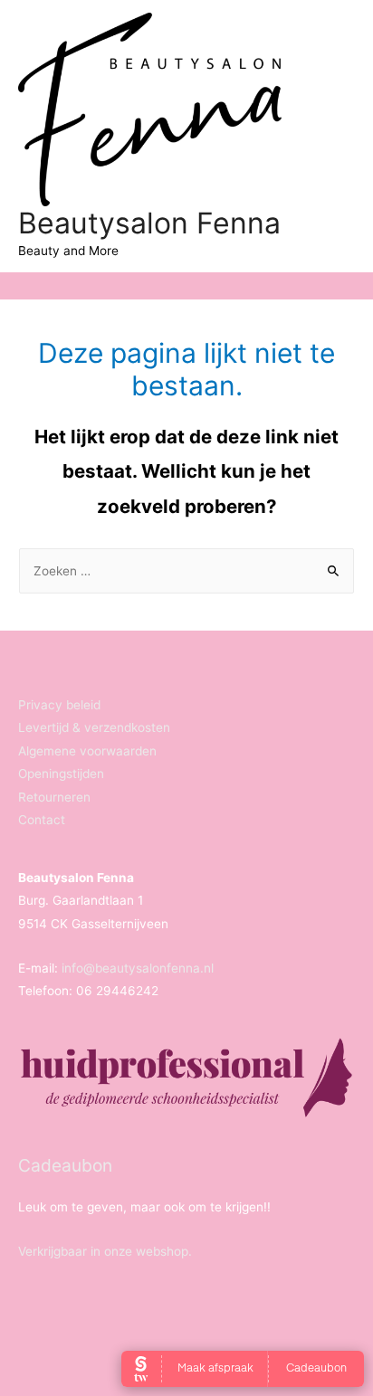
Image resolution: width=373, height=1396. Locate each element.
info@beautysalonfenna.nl (138, 968)
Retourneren (54, 797)
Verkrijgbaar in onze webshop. (105, 1251)
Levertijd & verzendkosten (94, 727)
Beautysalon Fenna (149, 223)
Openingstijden (61, 773)
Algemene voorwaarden (87, 751)
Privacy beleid (59, 705)
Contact (41, 819)
